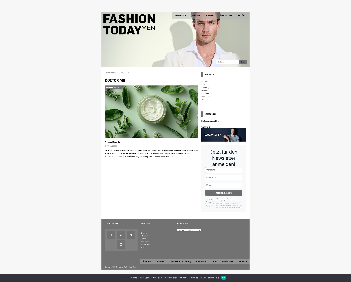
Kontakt (160, 261)
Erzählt (204, 84)
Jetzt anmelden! (224, 193)
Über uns (146, 261)
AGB (215, 261)
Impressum (201, 261)
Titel (203, 99)
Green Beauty (113, 142)
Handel (204, 90)
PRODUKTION (226, 15)
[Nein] (347, 278)
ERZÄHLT (242, 15)
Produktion (205, 96)
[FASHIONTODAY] (175, 65)
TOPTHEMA (180, 15)
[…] (171, 156)
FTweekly (196, 15)
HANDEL (210, 15)
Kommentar (206, 93)
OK (223, 278)
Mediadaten (227, 261)
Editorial (204, 81)
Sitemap (243, 261)
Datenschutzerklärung (180, 261)
